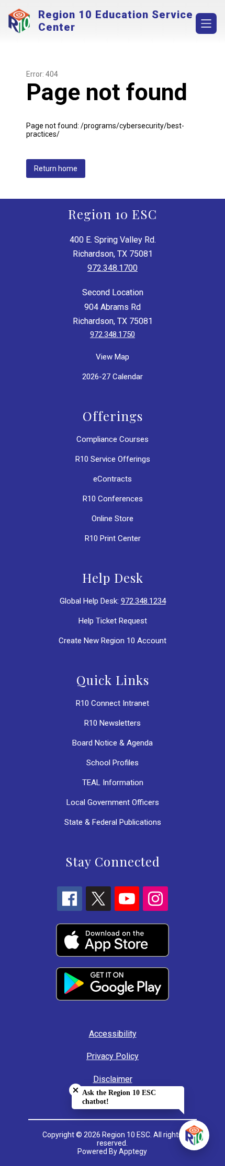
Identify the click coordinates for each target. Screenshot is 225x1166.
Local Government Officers (112, 802)
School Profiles (112, 762)
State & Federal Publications (112, 822)
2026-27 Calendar (112, 376)
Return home (55, 168)
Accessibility (113, 1034)
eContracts (112, 479)
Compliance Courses (112, 439)
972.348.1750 (112, 334)
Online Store (112, 518)
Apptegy (133, 1151)
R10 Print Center (113, 538)
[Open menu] (206, 23)
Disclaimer (112, 1079)
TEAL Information (112, 782)
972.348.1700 (112, 268)
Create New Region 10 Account (112, 640)
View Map (112, 357)
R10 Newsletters (112, 723)
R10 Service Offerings (112, 459)
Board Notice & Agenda (112, 743)
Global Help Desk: (113, 601)
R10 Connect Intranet (112, 703)
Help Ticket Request (112, 621)
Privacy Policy (112, 1056)
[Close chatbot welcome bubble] (75, 1090)
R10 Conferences (113, 498)
